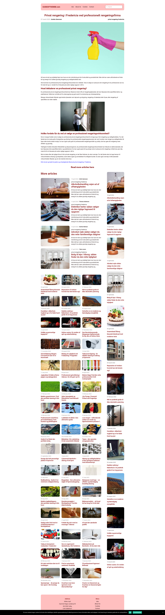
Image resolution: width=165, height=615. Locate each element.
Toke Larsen (82, 249)
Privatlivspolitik (137, 612)
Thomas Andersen (84, 201)
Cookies (85, 7)
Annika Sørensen (56, 19)
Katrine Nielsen (83, 226)
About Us (78, 7)
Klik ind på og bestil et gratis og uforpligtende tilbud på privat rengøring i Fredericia (66, 162)
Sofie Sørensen (83, 179)
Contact (91, 7)
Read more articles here (82, 167)
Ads (72, 7)
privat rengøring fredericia (116, 19)
